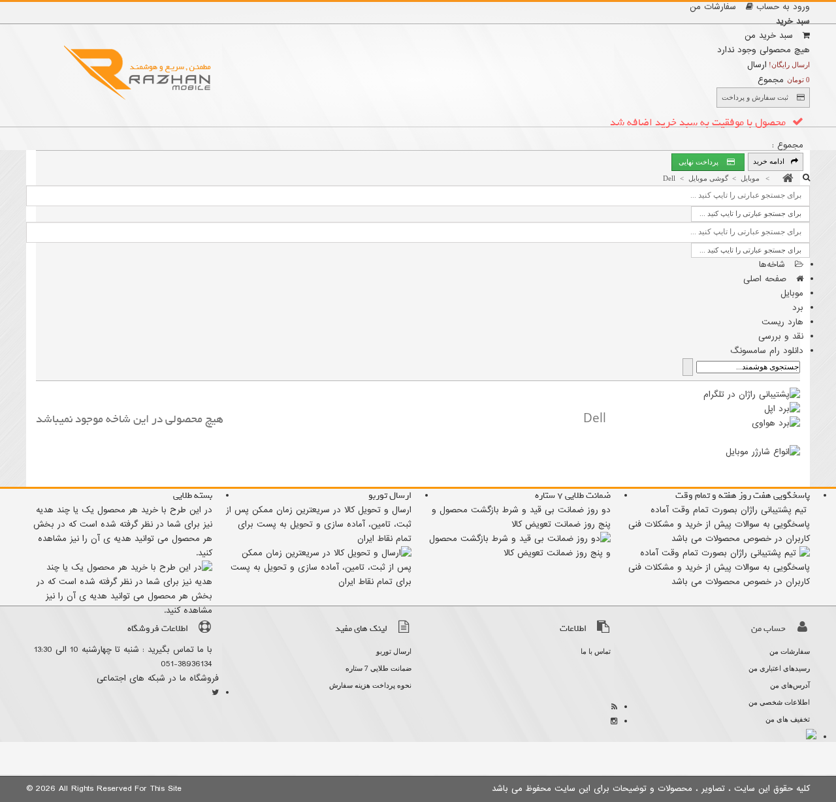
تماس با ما (596, 651)
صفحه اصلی (766, 279)
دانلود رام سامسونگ (766, 351)
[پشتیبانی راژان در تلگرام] (751, 394)
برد (797, 307)
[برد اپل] (782, 409)
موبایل (791, 293)
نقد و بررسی (780, 336)
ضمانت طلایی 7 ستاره (378, 668)
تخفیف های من (787, 719)
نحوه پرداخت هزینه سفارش (370, 685)
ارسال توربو (393, 651)
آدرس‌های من (790, 685)
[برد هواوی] (776, 423)
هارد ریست (782, 322)
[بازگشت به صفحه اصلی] (785, 178)
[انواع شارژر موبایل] (763, 452)
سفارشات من (714, 7)
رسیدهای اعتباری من (779, 668)
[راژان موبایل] (140, 71)
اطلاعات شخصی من (779, 702)
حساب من (768, 628)
